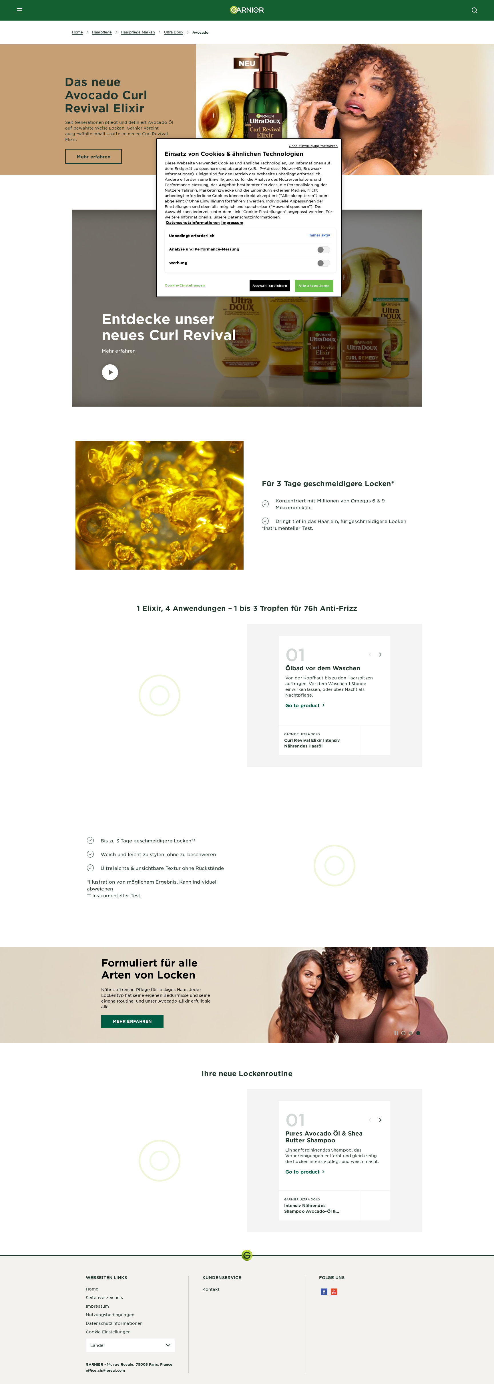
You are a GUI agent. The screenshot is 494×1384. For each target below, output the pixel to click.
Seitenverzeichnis (104, 1297)
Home (92, 1288)
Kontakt (211, 1289)
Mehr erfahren (132, 1021)
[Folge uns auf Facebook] (324, 1292)
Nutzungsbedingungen (110, 1314)
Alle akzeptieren (313, 285)
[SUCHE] (474, 10)
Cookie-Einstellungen (185, 285)
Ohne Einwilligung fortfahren (313, 146)
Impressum (97, 1306)
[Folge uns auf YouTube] (334, 1292)
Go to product (302, 705)
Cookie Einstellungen (108, 1331)
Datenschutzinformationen (114, 1323)
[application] (130, 1345)
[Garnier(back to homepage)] (247, 10)
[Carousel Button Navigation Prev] (369, 654)
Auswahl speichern (269, 285)
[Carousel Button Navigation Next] (380, 654)
